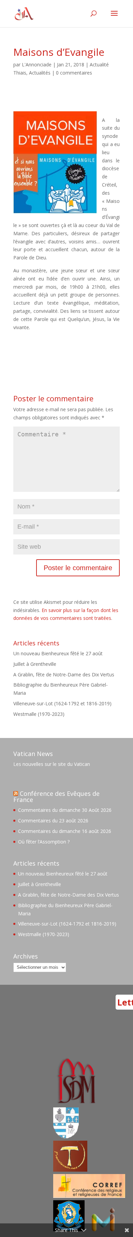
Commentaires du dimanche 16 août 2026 (64, 831)
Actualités (39, 72)
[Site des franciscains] (70, 1170)
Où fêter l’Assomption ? (44, 841)
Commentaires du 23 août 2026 (53, 820)
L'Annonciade (36, 64)
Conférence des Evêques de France (56, 796)
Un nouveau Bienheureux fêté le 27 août (58, 653)
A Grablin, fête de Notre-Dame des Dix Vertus (63, 674)
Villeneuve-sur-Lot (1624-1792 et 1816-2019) (62, 703)
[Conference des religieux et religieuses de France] (89, 1196)
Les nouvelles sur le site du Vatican (51, 764)
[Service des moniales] (75, 1103)
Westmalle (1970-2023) (38, 714)
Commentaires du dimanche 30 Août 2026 (65, 810)
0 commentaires (74, 72)
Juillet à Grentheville (34, 664)
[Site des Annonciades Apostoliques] (66, 1136)
